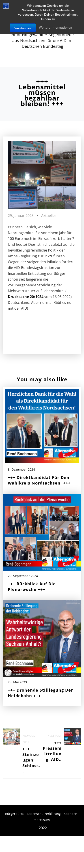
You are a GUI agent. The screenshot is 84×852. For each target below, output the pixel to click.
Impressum (41, 820)
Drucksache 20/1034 (25, 296)
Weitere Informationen (55, 27)
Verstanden (22, 28)
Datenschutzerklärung (44, 814)
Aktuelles (48, 215)
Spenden (70, 814)
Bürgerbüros (14, 814)
